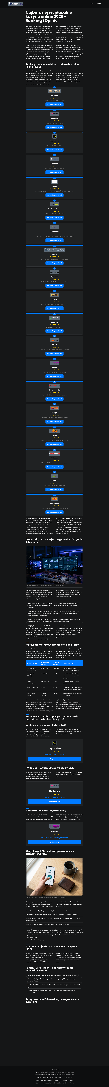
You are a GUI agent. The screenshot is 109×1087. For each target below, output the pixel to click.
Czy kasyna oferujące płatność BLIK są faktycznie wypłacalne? (47, 1040)
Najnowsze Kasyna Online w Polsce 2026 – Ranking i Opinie (54, 1080)
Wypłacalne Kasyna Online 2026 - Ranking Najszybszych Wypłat (54, 1072)
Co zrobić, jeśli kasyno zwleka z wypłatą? (40, 1056)
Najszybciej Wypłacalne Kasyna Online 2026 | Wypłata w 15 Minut (54, 1083)
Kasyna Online (96, 3)
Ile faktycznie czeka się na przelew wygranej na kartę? (44, 1046)
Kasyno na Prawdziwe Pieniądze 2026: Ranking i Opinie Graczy (54, 1075)
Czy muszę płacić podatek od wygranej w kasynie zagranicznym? (47, 1051)
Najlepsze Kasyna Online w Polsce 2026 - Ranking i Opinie (54, 1077)
